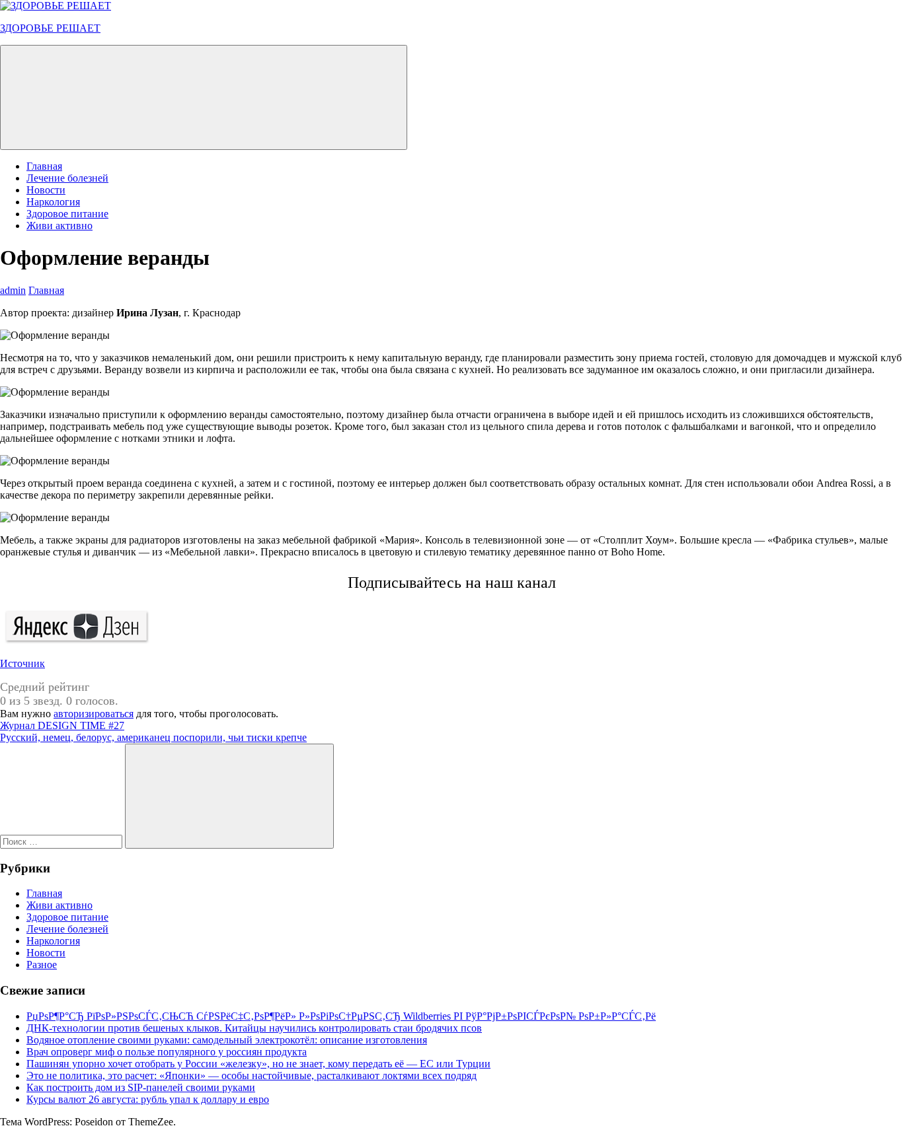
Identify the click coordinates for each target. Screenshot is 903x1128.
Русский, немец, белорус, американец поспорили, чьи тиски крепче (153, 737)
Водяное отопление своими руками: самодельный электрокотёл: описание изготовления (226, 1039)
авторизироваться (94, 713)
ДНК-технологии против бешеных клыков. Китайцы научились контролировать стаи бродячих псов (254, 1028)
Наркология (53, 201)
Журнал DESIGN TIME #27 (62, 725)
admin (13, 290)
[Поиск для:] (62, 841)
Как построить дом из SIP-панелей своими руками (140, 1087)
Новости (45, 189)
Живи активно (59, 225)
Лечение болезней (67, 178)
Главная (44, 166)
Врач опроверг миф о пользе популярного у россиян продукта (166, 1051)
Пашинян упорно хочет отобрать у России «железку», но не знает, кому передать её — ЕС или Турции (258, 1063)
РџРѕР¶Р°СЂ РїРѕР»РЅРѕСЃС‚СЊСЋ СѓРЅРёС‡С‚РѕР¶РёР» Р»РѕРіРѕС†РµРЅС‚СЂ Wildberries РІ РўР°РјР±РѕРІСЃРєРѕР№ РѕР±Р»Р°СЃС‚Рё (341, 1016)
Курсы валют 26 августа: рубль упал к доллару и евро (147, 1099)
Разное (41, 964)
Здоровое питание (67, 213)
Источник (22, 663)
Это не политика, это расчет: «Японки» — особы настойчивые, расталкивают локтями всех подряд (251, 1075)
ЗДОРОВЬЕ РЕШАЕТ (50, 28)
